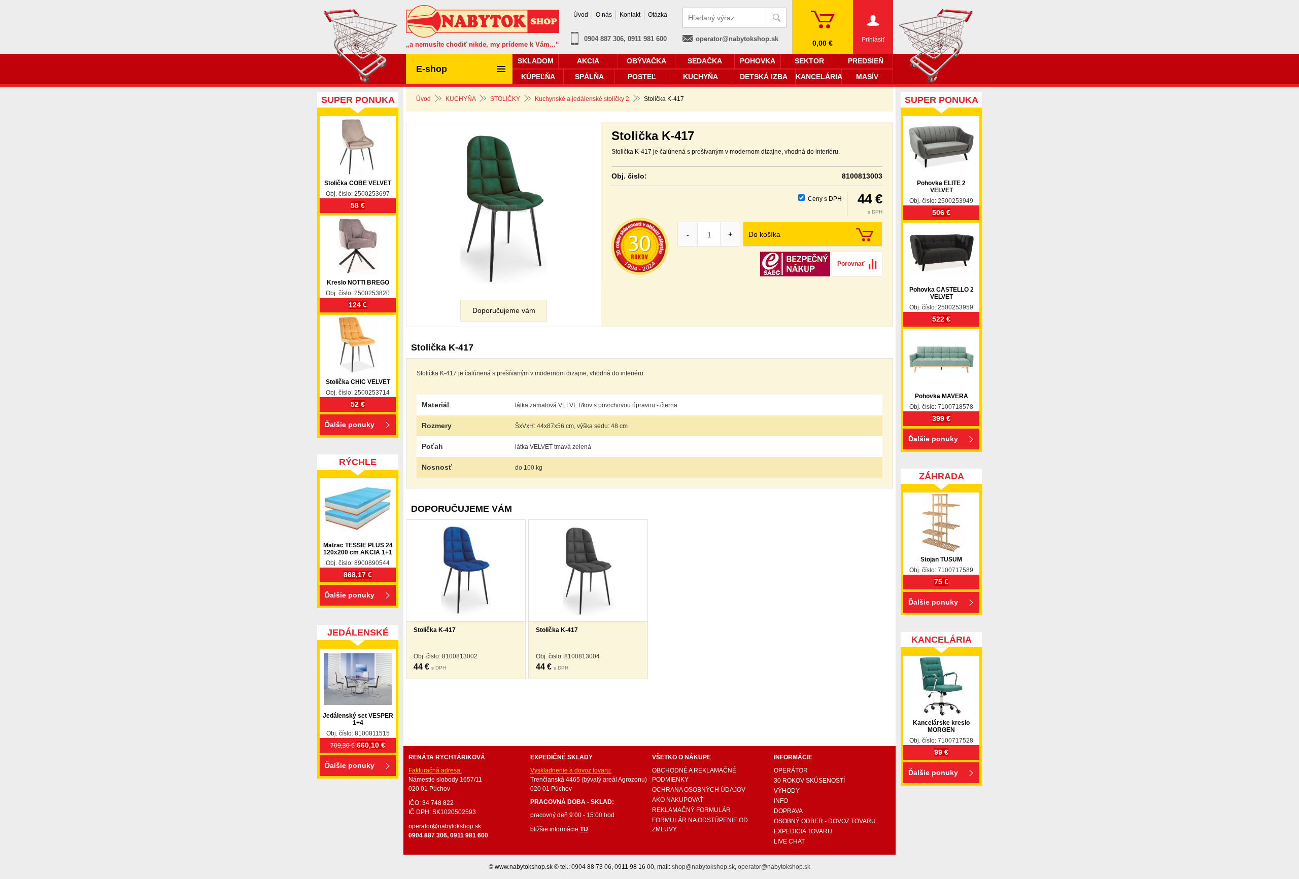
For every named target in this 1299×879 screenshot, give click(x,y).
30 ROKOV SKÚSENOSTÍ (809, 780)
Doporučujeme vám (503, 310)
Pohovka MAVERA (941, 396)
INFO (781, 800)
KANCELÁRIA (818, 77)
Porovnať (851, 263)
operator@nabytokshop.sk (737, 39)
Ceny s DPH (825, 198)
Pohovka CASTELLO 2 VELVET (941, 293)
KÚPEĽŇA (538, 77)
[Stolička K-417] (503, 208)
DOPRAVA (788, 811)
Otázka (657, 14)
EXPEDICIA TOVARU (803, 831)
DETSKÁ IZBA (764, 77)
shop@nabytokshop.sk (703, 866)
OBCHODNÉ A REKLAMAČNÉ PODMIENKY (694, 775)
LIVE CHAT (789, 841)
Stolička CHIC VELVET (358, 381)
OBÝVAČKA (646, 61)
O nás (604, 14)
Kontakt (630, 14)
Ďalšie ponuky (349, 424)
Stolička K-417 (435, 630)
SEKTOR (809, 61)
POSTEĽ (642, 77)
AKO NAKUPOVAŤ (677, 799)
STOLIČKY (505, 98)
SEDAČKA (705, 61)
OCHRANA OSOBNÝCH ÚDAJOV (698, 789)
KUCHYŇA (460, 98)
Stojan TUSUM (941, 559)
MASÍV (867, 77)
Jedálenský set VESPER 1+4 (358, 719)
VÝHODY (787, 790)
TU (584, 829)
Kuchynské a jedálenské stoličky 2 (582, 98)
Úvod (423, 98)
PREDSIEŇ (865, 61)
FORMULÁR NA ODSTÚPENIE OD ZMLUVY (700, 825)
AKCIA (588, 61)
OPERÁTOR (791, 770)
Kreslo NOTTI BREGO (358, 282)
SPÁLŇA (589, 77)
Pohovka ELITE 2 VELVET (941, 187)
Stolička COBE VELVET (357, 183)
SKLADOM (536, 61)
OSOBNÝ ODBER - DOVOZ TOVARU (825, 821)
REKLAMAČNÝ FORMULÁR (691, 810)
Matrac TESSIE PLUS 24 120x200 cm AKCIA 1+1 (358, 549)
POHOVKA (757, 61)
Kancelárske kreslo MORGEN (941, 726)
